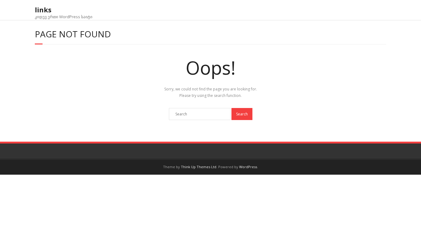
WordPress (248, 166)
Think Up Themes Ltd (198, 166)
